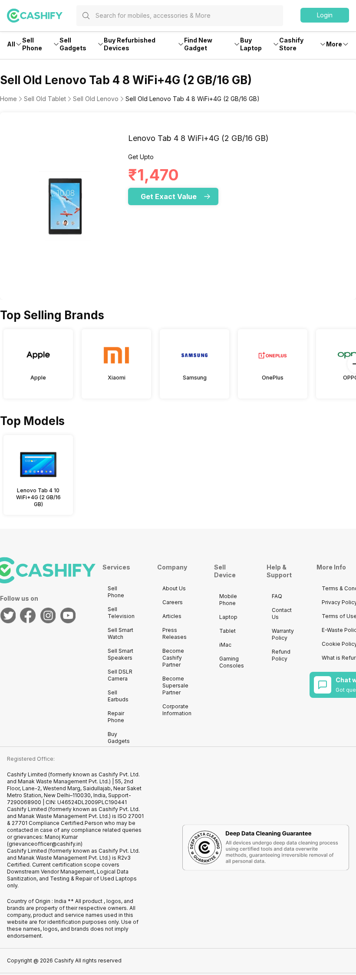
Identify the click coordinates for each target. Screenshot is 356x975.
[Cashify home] (41, 15)
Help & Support (279, 571)
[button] (324, 15)
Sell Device (225, 571)
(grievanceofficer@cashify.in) (44, 844)
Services (116, 567)
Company (172, 567)
